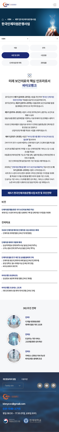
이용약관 (24, 379)
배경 (15, 48)
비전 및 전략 (15, 55)
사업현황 (44, 55)
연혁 (43, 48)
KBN (3, 39)
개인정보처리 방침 (9, 379)
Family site (9, 385)
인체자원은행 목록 (15, 63)
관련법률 (44, 63)
